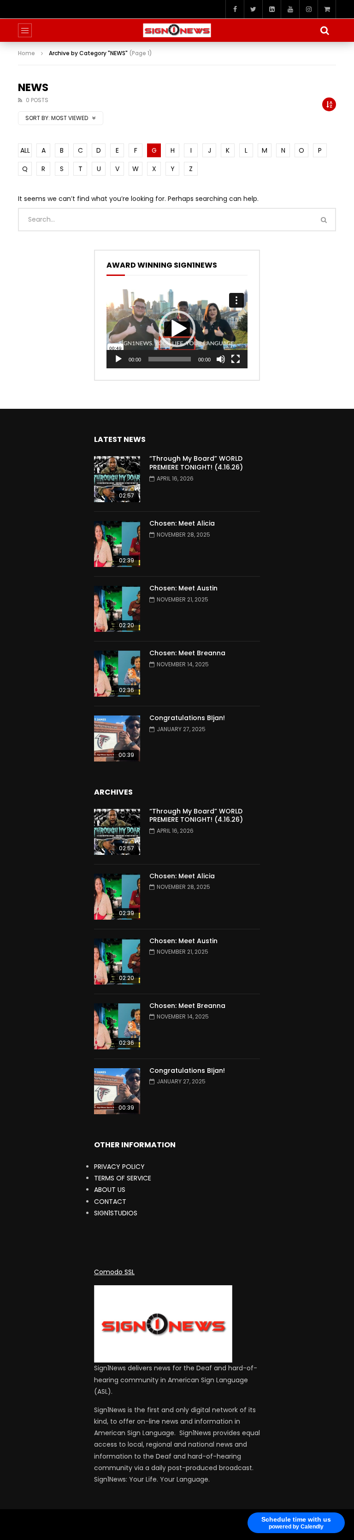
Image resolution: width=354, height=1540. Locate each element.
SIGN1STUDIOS (115, 1213)
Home (26, 53)
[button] (177, 328)
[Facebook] (234, 9)
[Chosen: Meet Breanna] (117, 674)
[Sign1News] (177, 30)
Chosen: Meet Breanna (187, 653)
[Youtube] (290, 9)
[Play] (118, 359)
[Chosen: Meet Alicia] (117, 544)
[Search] (324, 30)
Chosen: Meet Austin (183, 588)
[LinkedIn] (271, 9)
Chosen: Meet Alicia (182, 523)
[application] (177, 328)
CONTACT (110, 1201)
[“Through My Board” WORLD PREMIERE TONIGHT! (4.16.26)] (117, 479)
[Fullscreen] (235, 359)
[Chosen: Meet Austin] (117, 609)
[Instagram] (308, 9)
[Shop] (327, 9)
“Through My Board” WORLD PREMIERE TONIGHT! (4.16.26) (196, 463)
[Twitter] (253, 9)
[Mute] (220, 359)
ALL (25, 150)
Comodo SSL (114, 1272)
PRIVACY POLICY (119, 1166)
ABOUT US (109, 1189)
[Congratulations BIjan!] (117, 738)
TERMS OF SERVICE (122, 1178)
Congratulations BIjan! (187, 717)
